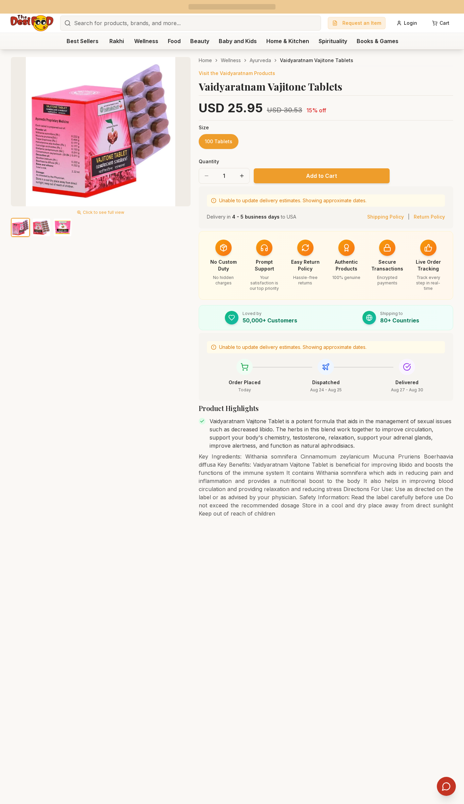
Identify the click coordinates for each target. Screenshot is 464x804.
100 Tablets (218, 141)
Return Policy (429, 217)
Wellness (231, 60)
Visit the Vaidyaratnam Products (237, 73)
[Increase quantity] (241, 175)
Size (204, 127)
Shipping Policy (385, 217)
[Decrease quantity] (206, 175)
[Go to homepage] (32, 23)
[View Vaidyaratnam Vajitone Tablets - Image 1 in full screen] (101, 131)
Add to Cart (321, 175)
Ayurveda (260, 60)
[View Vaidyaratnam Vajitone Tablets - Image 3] (62, 227)
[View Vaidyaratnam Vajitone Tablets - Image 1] (20, 227)
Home (205, 60)
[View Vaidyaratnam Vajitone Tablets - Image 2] (41, 227)
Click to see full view (103, 212)
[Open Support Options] (446, 786)
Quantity (209, 161)
